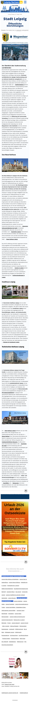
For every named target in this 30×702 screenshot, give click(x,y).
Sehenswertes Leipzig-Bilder (8, 610)
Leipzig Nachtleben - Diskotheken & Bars (16, 607)
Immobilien (11, 613)
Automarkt (11, 629)
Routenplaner (5, 629)
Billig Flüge (22, 638)
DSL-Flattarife (5, 641)
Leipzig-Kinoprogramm (7, 620)
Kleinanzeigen (5, 616)
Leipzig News (18, 613)
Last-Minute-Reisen (23, 635)
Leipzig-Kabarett (16, 623)
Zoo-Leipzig (18, 591)
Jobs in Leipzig (5, 626)
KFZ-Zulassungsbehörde (8, 392)
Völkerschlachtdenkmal (7, 588)
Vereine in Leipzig (19, 268)
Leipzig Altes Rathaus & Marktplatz (10, 579)
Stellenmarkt (18, 632)
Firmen (9, 623)
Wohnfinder (4, 613)
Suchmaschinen (14, 635)
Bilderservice (20, 641)
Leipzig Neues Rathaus (14, 582)
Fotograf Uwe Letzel (9, 684)
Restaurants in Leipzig (19, 620)
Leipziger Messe (11, 591)
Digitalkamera (12, 641)
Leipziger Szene (20, 610)
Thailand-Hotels (6, 638)
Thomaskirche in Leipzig (13, 585)
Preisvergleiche (5, 635)
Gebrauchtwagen (14, 626)
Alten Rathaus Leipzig (10, 430)
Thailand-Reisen (15, 638)
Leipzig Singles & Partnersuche (17, 616)
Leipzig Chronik (24, 623)
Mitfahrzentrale (19, 629)
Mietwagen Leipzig (9, 632)
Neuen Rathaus (6, 436)
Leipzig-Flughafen (10, 604)
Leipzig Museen (12, 598)
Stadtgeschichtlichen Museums (9, 442)
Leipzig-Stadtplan (18, 601)
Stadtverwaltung (24, 692)
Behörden (4, 623)
